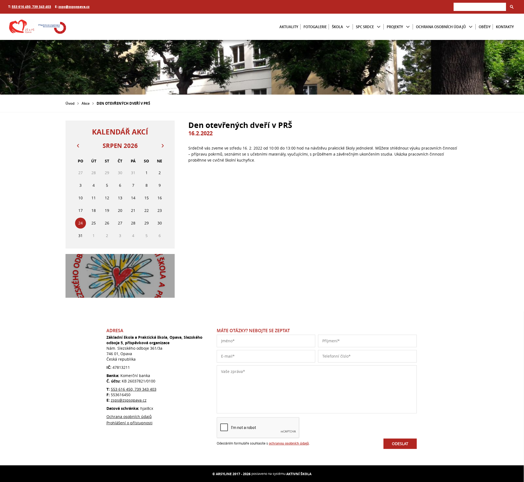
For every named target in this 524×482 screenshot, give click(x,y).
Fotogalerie (315, 26)
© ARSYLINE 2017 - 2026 (231, 474)
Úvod (70, 103)
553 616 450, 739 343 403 (31, 6)
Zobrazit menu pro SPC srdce (379, 27)
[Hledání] (480, 6)
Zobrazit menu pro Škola (348, 27)
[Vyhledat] (512, 7)
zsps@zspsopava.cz (74, 6)
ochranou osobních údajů (289, 443)
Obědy (485, 26)
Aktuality (288, 26)
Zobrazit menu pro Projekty (408, 27)
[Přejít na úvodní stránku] (41, 27)
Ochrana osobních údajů (441, 26)
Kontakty (505, 26)
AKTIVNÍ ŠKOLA (298, 474)
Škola (337, 26)
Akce (86, 103)
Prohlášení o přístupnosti (129, 422)
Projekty (395, 26)
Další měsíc (162, 146)
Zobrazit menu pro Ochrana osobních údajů (471, 27)
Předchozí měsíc (78, 146)
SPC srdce (365, 26)
